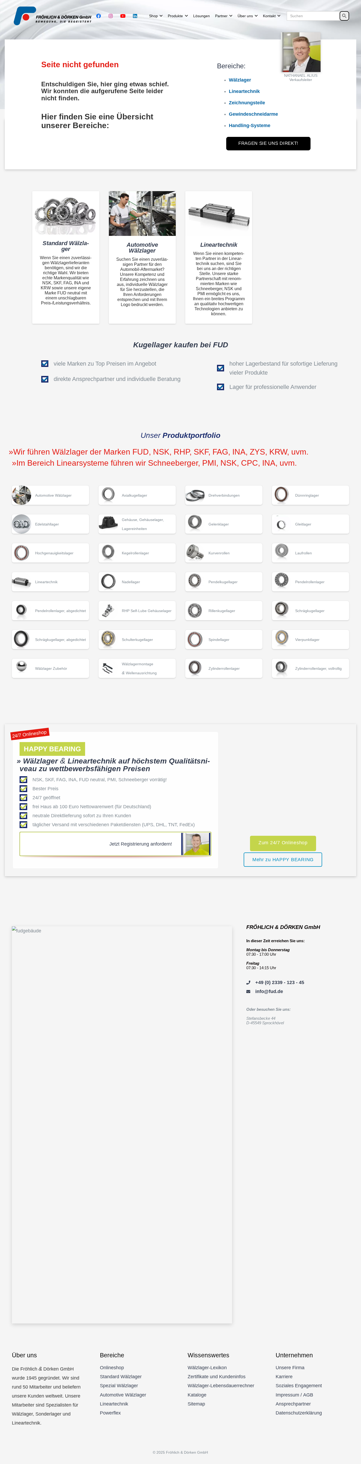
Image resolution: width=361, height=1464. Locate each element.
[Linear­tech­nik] (218, 213)
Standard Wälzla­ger (121, 1376)
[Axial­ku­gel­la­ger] (137, 495)
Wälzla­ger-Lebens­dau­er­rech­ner (221, 1385)
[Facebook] (98, 16)
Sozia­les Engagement (299, 1385)
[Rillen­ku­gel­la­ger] (223, 610)
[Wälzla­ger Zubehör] (50, 668)
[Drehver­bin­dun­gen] (223, 495)
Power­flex (110, 1413)
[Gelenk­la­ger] (223, 524)
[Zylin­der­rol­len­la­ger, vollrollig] (310, 668)
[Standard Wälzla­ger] (65, 212)
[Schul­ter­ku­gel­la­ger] (137, 639)
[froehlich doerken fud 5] (54, 15)
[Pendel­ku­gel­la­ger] (223, 581)
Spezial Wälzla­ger (119, 1385)
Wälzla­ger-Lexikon (207, 1367)
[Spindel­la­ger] (223, 639)
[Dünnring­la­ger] (310, 495)
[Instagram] (110, 16)
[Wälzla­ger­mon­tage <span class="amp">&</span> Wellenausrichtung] (137, 668)
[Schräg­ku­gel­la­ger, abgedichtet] (50, 639)
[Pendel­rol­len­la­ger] (310, 581)
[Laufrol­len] (310, 553)
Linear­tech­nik (114, 1404)
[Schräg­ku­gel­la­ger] (310, 610)
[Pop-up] (301, 52)
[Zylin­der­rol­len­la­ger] (223, 668)
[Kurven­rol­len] (223, 553)
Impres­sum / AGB (294, 1395)
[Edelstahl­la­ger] (50, 524)
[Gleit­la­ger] (310, 524)
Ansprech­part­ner (293, 1404)
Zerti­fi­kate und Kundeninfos (217, 1376)
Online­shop (112, 1367)
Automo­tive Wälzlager (123, 1395)
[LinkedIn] (135, 16)
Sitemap (196, 1404)
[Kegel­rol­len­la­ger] (137, 553)
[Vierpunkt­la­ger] (310, 639)
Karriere (284, 1376)
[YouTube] (123, 16)
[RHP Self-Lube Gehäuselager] (137, 610)
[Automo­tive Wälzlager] (142, 213)
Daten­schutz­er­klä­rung (299, 1413)
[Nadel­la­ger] (137, 581)
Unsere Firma (290, 1367)
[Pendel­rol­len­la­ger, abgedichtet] (50, 610)
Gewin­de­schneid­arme (253, 114)
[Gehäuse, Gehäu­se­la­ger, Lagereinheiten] (137, 524)
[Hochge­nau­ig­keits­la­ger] (50, 553)
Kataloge (197, 1395)
